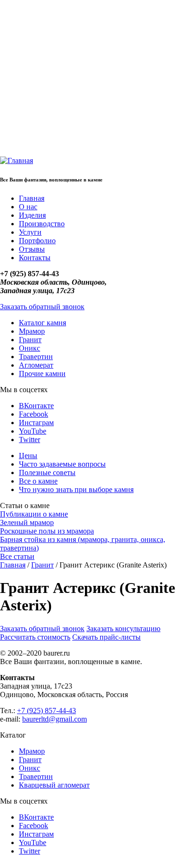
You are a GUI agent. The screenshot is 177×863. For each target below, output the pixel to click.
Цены (28, 456)
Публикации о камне (34, 514)
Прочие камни (42, 374)
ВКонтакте (36, 406)
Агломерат (36, 365)
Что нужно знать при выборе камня (76, 489)
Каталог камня (42, 323)
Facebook (33, 414)
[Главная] (16, 160)
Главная (31, 198)
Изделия (32, 215)
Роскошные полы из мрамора (47, 531)
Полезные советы (47, 472)
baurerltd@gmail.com (54, 719)
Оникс (29, 348)
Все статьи (17, 556)
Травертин (36, 357)
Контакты (35, 258)
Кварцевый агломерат (54, 785)
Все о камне (38, 481)
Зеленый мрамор (27, 522)
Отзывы (32, 249)
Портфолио (37, 241)
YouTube (32, 431)
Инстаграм (36, 423)
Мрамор (32, 331)
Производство (42, 224)
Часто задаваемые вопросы (62, 464)
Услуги (30, 232)
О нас (28, 207)
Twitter (29, 440)
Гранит (30, 340)
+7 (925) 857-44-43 (46, 711)
